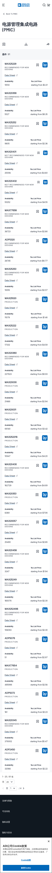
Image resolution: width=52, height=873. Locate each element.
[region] (26, 855)
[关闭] (49, 841)
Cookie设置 (26, 860)
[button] (4, 44)
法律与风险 (7, 800)
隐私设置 (6, 822)
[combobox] (48, 44)
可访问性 (6, 811)
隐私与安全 (7, 832)
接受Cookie (26, 867)
